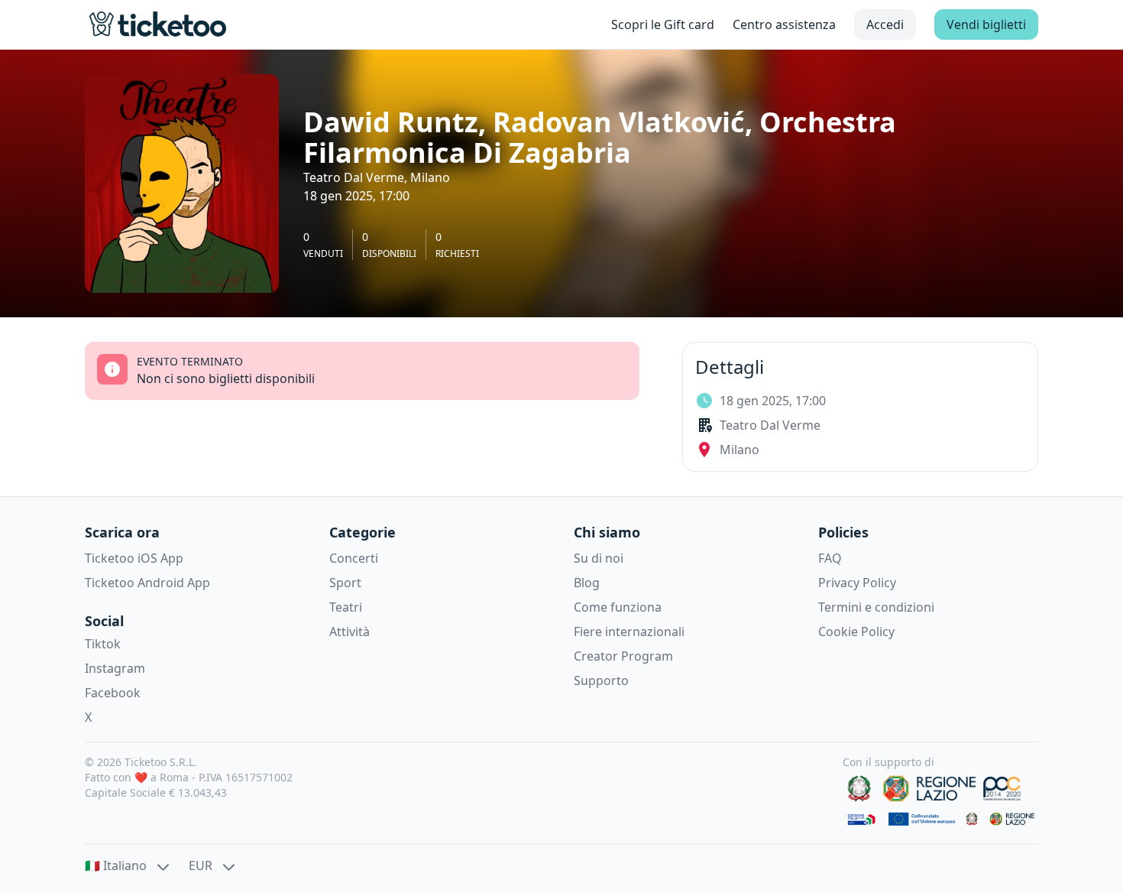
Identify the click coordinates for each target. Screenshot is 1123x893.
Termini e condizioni (876, 607)
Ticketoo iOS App (134, 558)
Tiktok (103, 643)
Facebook (113, 692)
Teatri (345, 607)
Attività (349, 631)
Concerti (353, 558)
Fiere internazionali (629, 631)
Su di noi (598, 558)
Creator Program (623, 656)
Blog (587, 582)
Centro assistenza (784, 24)
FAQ (830, 558)
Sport (345, 582)
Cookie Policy (856, 631)
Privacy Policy (857, 582)
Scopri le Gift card (662, 24)
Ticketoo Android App (147, 582)
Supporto (601, 680)
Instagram (115, 668)
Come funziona (618, 607)
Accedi (885, 24)
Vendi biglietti (986, 24)
